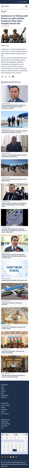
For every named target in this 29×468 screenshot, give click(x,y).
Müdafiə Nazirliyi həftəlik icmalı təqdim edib (14, 280)
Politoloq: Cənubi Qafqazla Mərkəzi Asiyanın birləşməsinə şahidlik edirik (14, 155)
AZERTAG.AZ (4, 385)
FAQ (2, 428)
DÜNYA (3, 411)
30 (4, 452)
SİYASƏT (4, 11)
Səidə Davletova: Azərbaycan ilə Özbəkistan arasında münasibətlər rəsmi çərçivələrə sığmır (14, 205)
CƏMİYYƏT (4, 397)
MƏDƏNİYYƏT (5, 395)
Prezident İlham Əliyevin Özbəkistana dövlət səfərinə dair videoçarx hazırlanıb (14, 131)
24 (8, 450)
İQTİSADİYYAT (5, 403)
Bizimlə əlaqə (5, 419)
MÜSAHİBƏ (4, 409)
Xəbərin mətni (5, 45)
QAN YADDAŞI (5, 414)
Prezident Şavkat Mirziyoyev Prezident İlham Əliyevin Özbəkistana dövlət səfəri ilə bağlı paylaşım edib (14, 230)
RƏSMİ (3, 389)
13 (19, 445)
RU (20, 1)
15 (26, 445)
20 (19, 447)
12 (15, 445)
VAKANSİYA (4, 426)
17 (8, 447)
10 (8, 445)
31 (8, 452)
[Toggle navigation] (26, 6)
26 (15, 450)
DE (24, 1)
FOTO (2, 387)
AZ (18, 1)
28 (23, 450)
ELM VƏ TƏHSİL (5, 405)
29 (26, 450)
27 (19, 450)
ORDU (2, 393)
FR (26, 1)
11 (11, 445)
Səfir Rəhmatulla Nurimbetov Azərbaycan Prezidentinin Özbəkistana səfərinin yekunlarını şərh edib (13, 107)
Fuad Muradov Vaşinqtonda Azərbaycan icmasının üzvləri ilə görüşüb (13, 376)
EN (22, 1)
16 (4, 447)
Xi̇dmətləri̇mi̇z (5, 424)
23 (4, 450)
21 (23, 447)
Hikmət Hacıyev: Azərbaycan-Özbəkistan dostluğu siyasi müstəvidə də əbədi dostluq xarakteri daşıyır (14, 256)
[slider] (4, 41)
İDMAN (3, 407)
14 (23, 445)
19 (15, 447)
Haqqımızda (4, 422)
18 (11, 447)
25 (11, 450)
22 (26, 447)
